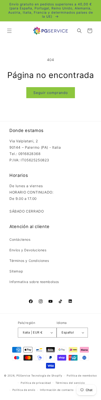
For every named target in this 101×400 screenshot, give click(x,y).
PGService (23, 375)
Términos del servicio (70, 382)
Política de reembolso (82, 375)
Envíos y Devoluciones (28, 250)
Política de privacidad (36, 382)
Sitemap (16, 271)
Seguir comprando (50, 92)
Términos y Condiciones (29, 261)
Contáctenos (20, 239)
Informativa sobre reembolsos (34, 282)
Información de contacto (57, 390)
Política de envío (23, 390)
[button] (9, 31)
